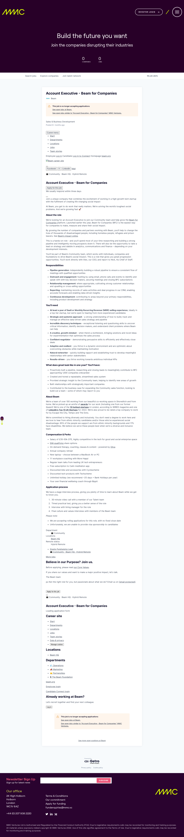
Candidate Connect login (58, 691)
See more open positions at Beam (92, 740)
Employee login (53, 686)
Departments (56, 139)
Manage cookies (57, 644)
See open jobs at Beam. (62, 109)
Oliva (113, 447)
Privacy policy (86, 768)
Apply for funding (56, 803)
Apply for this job (53, 592)
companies (49, 76)
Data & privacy (57, 640)
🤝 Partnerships (57, 673)
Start (52, 136)
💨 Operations (56, 665)
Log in (59, 156)
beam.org (106, 156)
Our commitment (55, 799)
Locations (54, 143)
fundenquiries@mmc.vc (59, 807)
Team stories (56, 151)
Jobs (52, 147)
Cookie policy (98, 768)
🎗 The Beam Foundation (61, 677)
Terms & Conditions (57, 795)
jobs (30, 76)
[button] (47, 166)
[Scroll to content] (47, 196)
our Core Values (81, 567)
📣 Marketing (56, 669)
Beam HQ (55, 538)
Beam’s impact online (68, 236)
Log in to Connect (81, 156)
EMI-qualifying (57, 443)
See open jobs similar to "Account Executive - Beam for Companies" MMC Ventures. (87, 113)
